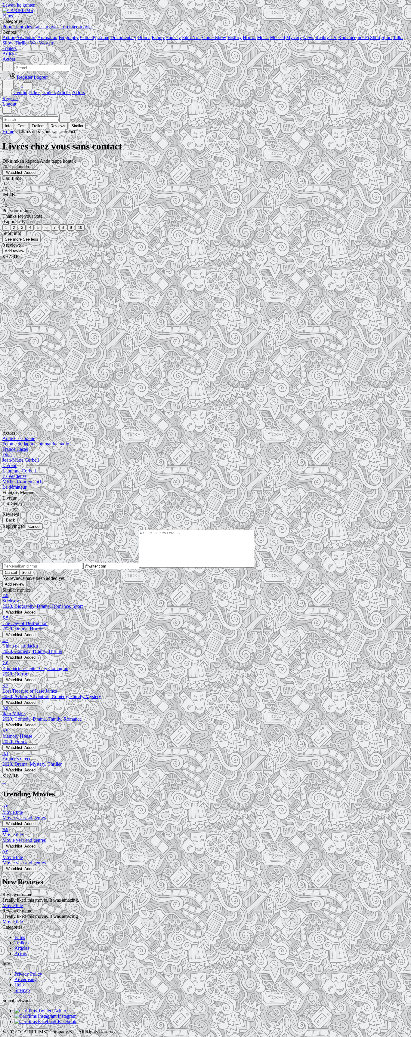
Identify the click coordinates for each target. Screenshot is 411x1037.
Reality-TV (326, 37)
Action (8, 37)
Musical (277, 37)
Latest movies (46, 26)
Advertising (25, 979)
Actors (78, 92)
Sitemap (22, 990)
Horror (249, 37)
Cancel (34, 526)
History (234, 37)
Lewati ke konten (19, 5)
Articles (64, 92)
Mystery (294, 37)
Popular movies (17, 26)
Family (158, 37)
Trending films (26, 92)
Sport (387, 37)
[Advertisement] (182, 317)
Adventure (26, 37)
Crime (103, 37)
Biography (69, 37)
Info (8, 126)
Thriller (22, 42)
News (308, 37)
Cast (21, 126)
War (34, 42)
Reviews (58, 126)
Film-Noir (191, 37)
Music (263, 37)
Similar (77, 126)
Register (10, 98)
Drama (144, 37)
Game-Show (214, 37)
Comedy (88, 37)
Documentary (123, 37)
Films (19, 937)
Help (19, 984)
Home (8, 131)
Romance (347, 37)
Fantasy (173, 37)
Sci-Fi (363, 37)
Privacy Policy (28, 974)
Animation (47, 37)
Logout (9, 103)
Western (46, 42)
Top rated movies (76, 26)
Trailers (49, 92)
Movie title (12, 905)
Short (375, 37)
